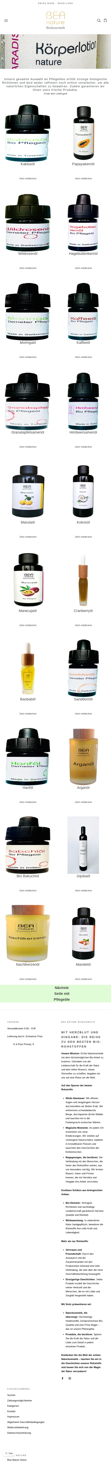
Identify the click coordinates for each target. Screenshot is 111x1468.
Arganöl (83, 788)
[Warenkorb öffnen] (105, 20)
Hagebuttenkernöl (83, 254)
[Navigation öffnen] (6, 20)
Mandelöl (83, 964)
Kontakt (11, 1411)
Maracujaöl (28, 611)
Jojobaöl (83, 876)
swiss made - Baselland (55, 3)
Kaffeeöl (83, 343)
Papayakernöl (83, 164)
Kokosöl (83, 522)
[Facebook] (62, 1378)
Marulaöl (28, 522)
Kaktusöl (28, 164)
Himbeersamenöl (83, 432)
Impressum (13, 1416)
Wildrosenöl (27, 254)
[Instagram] (70, 1378)
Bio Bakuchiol (28, 876)
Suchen (11, 1395)
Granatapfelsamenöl (27, 432)
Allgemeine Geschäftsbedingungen (26, 1422)
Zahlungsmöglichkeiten (19, 1400)
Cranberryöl (83, 611)
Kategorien (13, 1406)
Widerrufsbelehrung (17, 1427)
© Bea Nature (17, 1455)
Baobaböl (28, 699)
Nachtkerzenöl (27, 964)
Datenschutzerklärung (19, 1433)
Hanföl (28, 788)
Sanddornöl (83, 699)
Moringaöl (28, 343)
